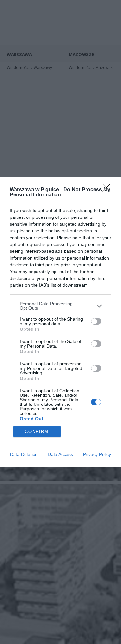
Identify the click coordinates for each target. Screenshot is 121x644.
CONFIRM (37, 431)
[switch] (96, 321)
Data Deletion (24, 454)
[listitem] (60, 305)
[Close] (108, 190)
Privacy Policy (97, 454)
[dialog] (60, 322)
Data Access (60, 454)
